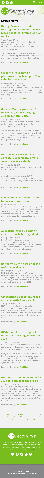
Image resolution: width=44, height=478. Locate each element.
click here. (31, 449)
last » (35, 419)
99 (33, 417)
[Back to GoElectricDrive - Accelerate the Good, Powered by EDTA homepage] (18, 11)
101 (12, 419)
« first (9, 414)
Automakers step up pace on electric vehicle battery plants (20, 232)
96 (14, 417)
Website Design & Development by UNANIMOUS (23, 473)
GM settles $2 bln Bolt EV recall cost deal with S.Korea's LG (20, 298)
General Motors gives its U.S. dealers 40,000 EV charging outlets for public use (19, 112)
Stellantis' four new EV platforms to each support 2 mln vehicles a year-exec (21, 76)
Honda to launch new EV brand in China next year (20, 265)
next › (27, 419)
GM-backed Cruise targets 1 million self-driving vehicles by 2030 (20, 335)
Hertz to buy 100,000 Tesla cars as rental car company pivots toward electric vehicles (20, 158)
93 (34, 414)
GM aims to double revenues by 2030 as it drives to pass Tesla (21, 379)
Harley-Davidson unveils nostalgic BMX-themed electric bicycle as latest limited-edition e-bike (21, 31)
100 (40, 417)
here (17, 62)
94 (41, 414)
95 (8, 417)
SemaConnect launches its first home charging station (21, 199)
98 (27, 417)
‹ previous (19, 414)
